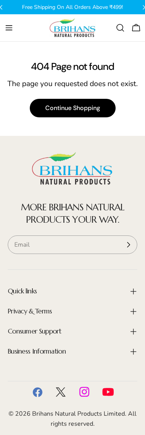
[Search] (120, 28)
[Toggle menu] (9, 28)
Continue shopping (72, 108)
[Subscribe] (128, 245)
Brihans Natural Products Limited (78, 414)
